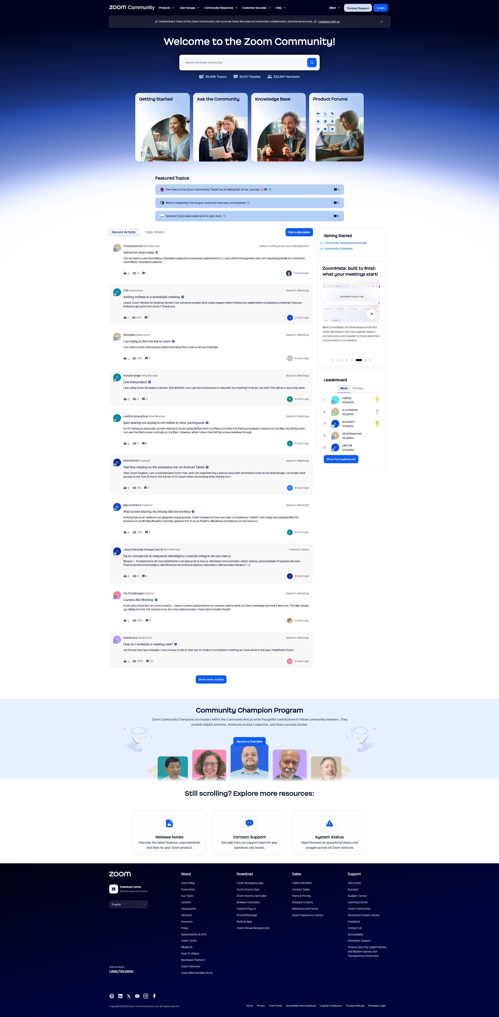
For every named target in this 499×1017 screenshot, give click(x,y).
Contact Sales (301, 889)
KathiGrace (130, 637)
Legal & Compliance (331, 1005)
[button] (299, 232)
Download (245, 874)
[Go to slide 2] (337, 360)
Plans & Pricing (301, 896)
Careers (186, 902)
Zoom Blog (188, 883)
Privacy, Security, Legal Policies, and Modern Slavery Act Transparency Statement (367, 951)
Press (184, 928)
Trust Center (275, 1005)
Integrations (188, 908)
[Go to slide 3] (342, 360)
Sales (296, 874)
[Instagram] (145, 996)
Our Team (187, 896)
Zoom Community (359, 908)
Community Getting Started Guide (345, 243)
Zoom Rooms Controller (251, 896)
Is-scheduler (350, 410)
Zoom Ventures (190, 966)
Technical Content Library (364, 915)
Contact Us (355, 928)
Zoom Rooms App (248, 889)
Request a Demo (302, 902)
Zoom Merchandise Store (197, 973)
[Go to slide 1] (333, 360)
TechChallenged (133, 593)
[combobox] (243, 62)
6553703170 (131, 460)
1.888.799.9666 (121, 971)
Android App (244, 921)
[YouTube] (137, 996)
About (186, 874)
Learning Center (358, 902)
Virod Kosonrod (132, 246)
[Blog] (111, 996)
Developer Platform (193, 960)
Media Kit (187, 947)
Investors (187, 921)
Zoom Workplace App (250, 883)
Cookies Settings (355, 1005)
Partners (186, 915)
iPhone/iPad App (247, 915)
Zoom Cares (188, 940)
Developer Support (359, 940)
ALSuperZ (348, 421)
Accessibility (355, 934)
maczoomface (132, 505)
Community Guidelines (338, 248)
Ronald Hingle (132, 375)
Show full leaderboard (341, 459)
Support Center (357, 896)
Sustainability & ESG (193, 934)
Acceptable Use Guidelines (301, 1005)
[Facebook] (154, 996)
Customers (188, 889)
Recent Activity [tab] (123, 232)
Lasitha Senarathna (135, 416)
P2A (125, 290)
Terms (249, 1005)
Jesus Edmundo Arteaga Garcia (143, 549)
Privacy (261, 1005)
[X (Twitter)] (128, 996)
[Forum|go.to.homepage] (132, 7)
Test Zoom (354, 883)
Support (354, 874)
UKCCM (347, 445)
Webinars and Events (305, 908)
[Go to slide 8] (370, 360)
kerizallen (129, 334)
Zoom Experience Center (307, 915)
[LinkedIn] (120, 996)
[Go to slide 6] (356, 360)
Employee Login (377, 1005)
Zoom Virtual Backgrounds (253, 928)
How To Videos (190, 953)
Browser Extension (248, 902)
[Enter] (312, 62)
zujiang (346, 398)
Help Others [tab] (154, 232)
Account (353, 889)
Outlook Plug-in (246, 908)
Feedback (354, 921)
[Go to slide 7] (363, 360)
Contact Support (358, 8)
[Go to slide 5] (352, 360)
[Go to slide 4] (347, 360)
